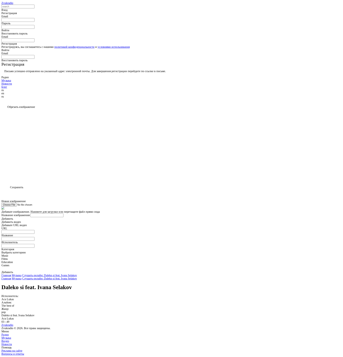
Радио (5, 334)
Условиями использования (114, 46)
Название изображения (15, 215)
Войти (5, 50)
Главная (6, 275)
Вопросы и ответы (12, 353)
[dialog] (171, 247)
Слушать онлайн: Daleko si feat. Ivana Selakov (49, 275)
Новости (6, 344)
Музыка (16, 275)
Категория (7, 249)
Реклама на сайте (11, 350)
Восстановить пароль (14, 33)
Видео (5, 341)
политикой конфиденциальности (74, 46)
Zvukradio (7, 2)
